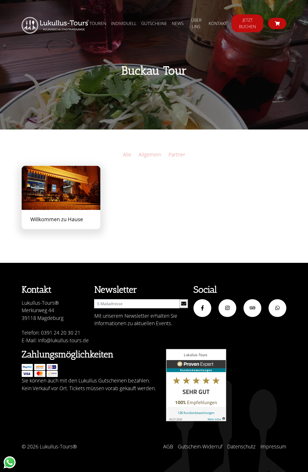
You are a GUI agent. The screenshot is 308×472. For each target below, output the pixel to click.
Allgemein (150, 154)
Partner (176, 154)
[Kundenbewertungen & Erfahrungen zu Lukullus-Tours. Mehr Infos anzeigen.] (196, 385)
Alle (127, 154)
